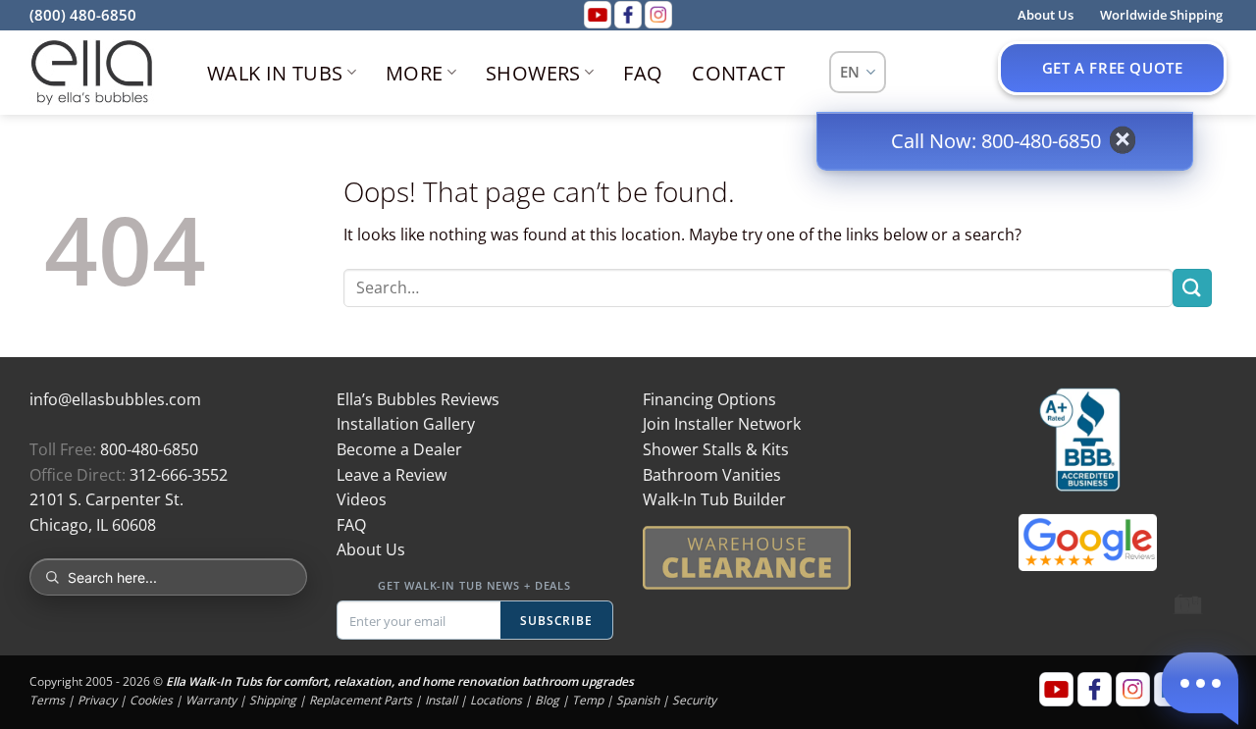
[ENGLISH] (858, 72)
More (415, 72)
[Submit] (1192, 288)
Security (694, 700)
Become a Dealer (399, 449)
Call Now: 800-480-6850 (996, 141)
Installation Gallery (406, 424)
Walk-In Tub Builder (714, 499)
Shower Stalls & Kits (716, 449)
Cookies (151, 700)
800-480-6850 (149, 449)
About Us (371, 549)
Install (441, 700)
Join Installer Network (722, 424)
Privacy (97, 700)
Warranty (210, 700)
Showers (533, 72)
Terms (47, 700)
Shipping (272, 700)
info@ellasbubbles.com (115, 399)
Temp (587, 700)
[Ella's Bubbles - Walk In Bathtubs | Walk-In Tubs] (91, 72)
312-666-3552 (179, 475)
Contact (738, 72)
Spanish (637, 700)
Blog (547, 700)
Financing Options (709, 399)
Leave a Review (391, 475)
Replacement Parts (360, 700)
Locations (496, 700)
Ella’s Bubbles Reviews (418, 399)
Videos (362, 499)
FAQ (642, 72)
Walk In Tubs (275, 72)
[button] (1200, 683)
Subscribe (557, 620)
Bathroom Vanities (712, 475)
